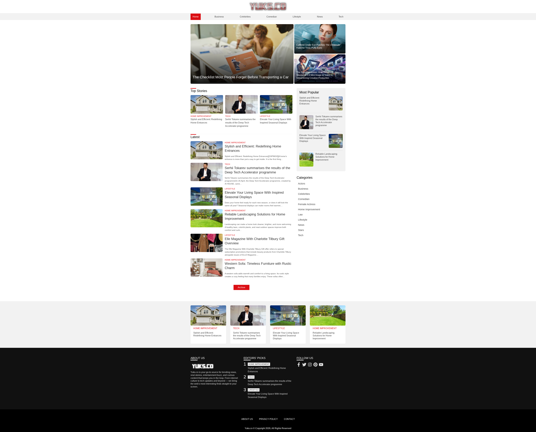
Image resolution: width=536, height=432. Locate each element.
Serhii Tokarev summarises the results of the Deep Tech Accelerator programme (240, 122)
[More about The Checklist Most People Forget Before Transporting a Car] (242, 53)
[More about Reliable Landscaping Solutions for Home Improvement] (207, 218)
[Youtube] (321, 364)
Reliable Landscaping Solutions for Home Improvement (326, 157)
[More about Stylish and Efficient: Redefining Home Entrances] (207, 104)
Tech (341, 16)
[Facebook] (299, 364)
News (320, 16)
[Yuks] (268, 6)
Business (219, 16)
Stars (301, 230)
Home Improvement (309, 209)
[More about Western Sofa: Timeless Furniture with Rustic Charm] (207, 267)
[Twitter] (304, 364)
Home (196, 16)
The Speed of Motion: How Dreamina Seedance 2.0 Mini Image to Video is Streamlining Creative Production (314, 75)
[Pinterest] (315, 364)
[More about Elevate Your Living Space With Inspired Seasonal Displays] (276, 104)
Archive (241, 287)
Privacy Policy (268, 419)
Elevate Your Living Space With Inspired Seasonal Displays (312, 138)
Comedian (271, 16)
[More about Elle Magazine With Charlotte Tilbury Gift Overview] (207, 243)
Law (300, 214)
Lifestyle (297, 16)
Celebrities (245, 16)
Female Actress (306, 204)
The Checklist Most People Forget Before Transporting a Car (241, 77)
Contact (289, 419)
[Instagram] (310, 364)
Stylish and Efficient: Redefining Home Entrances (309, 101)
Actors (301, 183)
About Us (247, 419)
